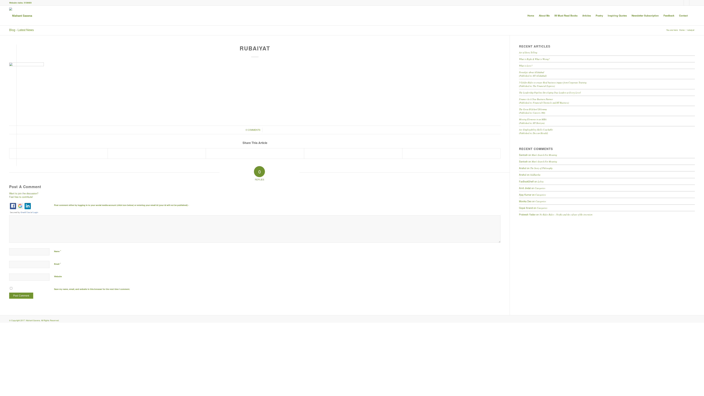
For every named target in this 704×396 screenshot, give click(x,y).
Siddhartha (535, 174)
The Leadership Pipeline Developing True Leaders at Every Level (550, 92)
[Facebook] (681, 3)
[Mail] (692, 3)
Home (682, 30)
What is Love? (525, 65)
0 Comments (253, 129)
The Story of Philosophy (541, 168)
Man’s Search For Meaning (544, 154)
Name (57, 251)
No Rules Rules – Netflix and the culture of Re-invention (566, 214)
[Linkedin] (686, 3)
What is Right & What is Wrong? (534, 58)
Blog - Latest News (21, 30)
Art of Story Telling (528, 52)
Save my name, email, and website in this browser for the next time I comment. (92, 289)
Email (57, 263)
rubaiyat (255, 48)
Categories (540, 188)
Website (58, 276)
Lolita (540, 181)
